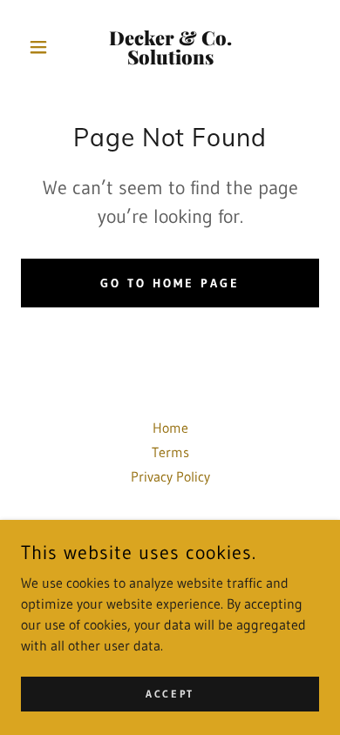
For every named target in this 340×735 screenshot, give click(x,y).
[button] (43, 47)
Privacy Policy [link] (170, 476)
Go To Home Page (170, 283)
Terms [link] (170, 452)
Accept (170, 693)
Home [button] (170, 427)
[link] (169, 47)
